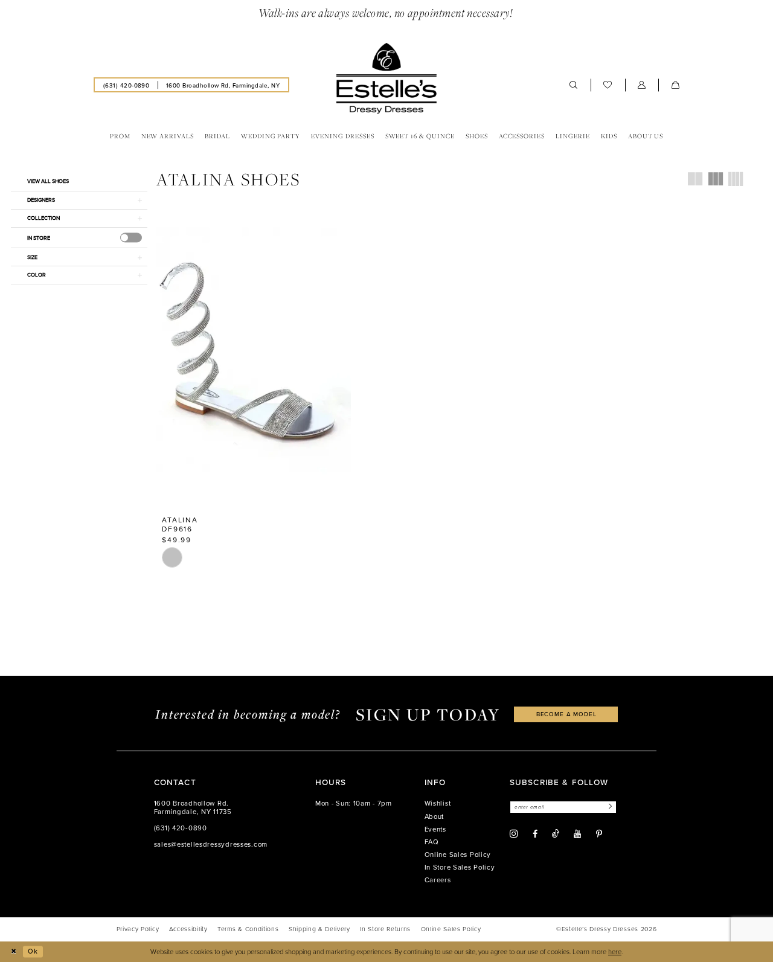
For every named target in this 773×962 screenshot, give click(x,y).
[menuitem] (126, 85)
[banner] (386, 78)
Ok (33, 951)
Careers (438, 880)
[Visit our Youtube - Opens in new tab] (577, 834)
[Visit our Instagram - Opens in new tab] (514, 834)
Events (435, 829)
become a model (566, 714)
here (614, 951)
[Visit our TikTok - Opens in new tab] (555, 833)
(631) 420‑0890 (180, 828)
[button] (642, 85)
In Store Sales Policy (460, 867)
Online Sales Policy (458, 854)
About (434, 816)
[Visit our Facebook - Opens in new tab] (535, 834)
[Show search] (574, 85)
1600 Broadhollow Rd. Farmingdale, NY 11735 (193, 807)
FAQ (432, 842)
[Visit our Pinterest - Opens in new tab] (599, 834)
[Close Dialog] (13, 952)
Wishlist (438, 803)
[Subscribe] (609, 807)
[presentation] (131, 237)
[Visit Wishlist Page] (608, 85)
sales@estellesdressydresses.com (211, 844)
